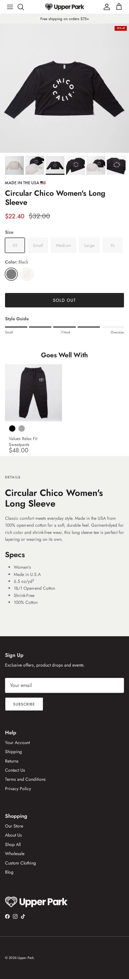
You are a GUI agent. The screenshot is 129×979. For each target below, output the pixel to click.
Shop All (13, 844)
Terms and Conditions (25, 779)
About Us (13, 835)
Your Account (17, 742)
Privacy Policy (18, 788)
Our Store (14, 826)
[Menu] (10, 7)
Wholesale (14, 853)
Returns (11, 761)
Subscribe (24, 704)
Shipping (13, 751)
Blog (9, 872)
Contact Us (15, 770)
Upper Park (26, 957)
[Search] (24, 7)
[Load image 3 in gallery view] (64, 88)
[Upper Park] (64, 6)
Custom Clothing (20, 863)
